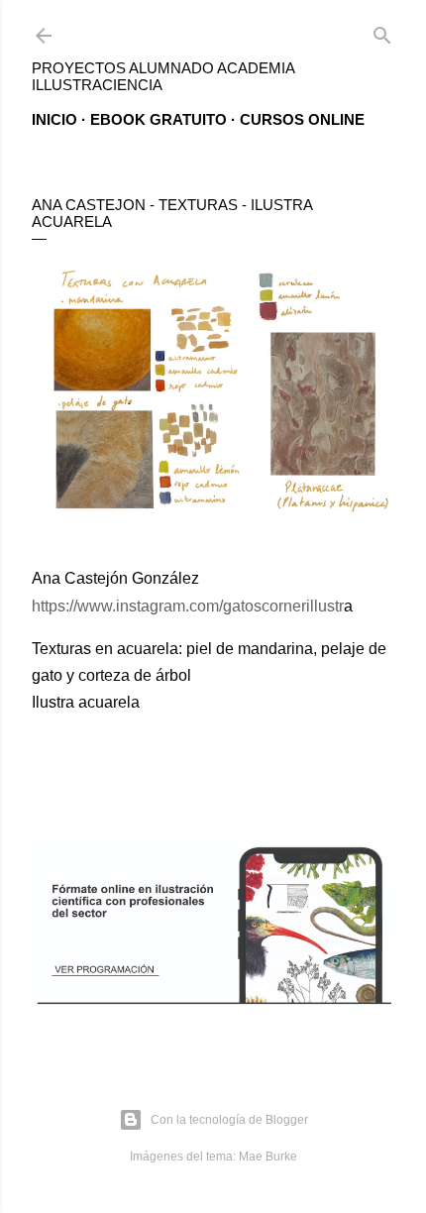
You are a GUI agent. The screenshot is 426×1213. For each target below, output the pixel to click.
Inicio (54, 119)
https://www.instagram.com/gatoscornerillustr (188, 606)
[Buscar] (382, 31)
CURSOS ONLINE (302, 119)
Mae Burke (268, 1156)
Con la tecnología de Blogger (229, 1120)
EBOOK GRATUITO (158, 119)
